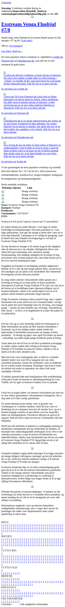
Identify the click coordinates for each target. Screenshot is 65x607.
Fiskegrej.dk (7, 60)
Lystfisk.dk (57, 57)
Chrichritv (6, 2)
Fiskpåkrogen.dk (25, 60)
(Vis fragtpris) (16, 45)
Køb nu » (17, 51)
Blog (15, 604)
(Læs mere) (26, 40)
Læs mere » (7, 51)
